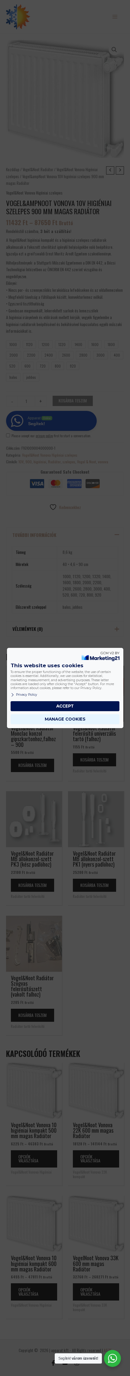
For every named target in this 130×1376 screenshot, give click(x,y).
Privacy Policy (26, 695)
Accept (65, 706)
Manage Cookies (65, 719)
